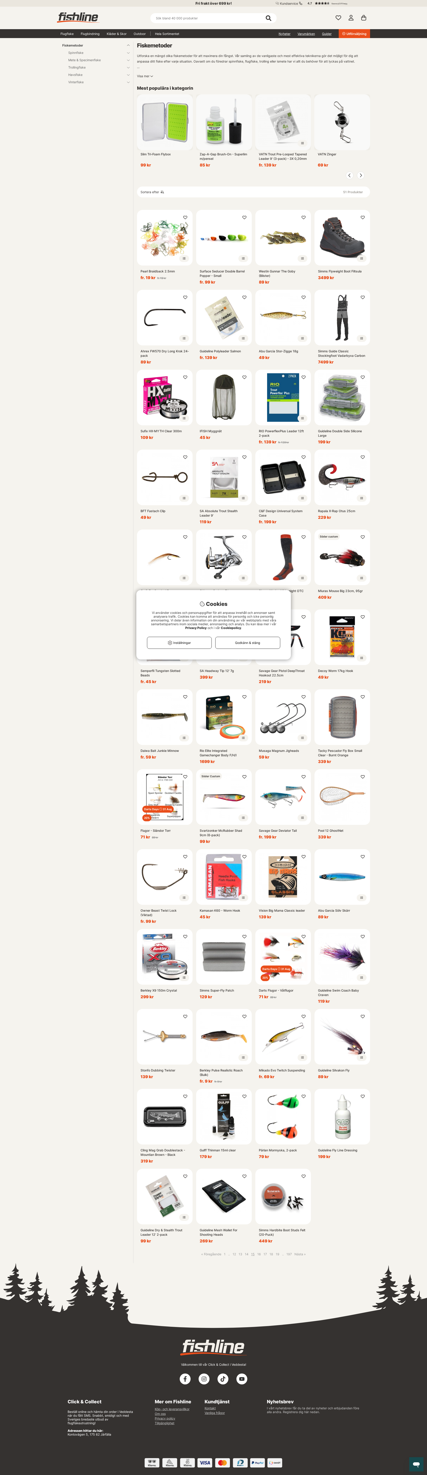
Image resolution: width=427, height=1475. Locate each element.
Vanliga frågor (215, 1413)
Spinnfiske (75, 53)
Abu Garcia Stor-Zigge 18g (278, 351)
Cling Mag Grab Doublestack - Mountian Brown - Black (163, 1152)
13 (240, 1254)
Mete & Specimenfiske (84, 60)
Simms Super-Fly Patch (217, 990)
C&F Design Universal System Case (280, 513)
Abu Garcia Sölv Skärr (334, 910)
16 (259, 1254)
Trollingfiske (77, 67)
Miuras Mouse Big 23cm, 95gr (340, 591)
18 (271, 1254)
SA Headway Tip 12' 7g (217, 671)
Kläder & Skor (117, 34)
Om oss (160, 1414)
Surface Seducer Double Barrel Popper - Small (222, 273)
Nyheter (284, 34)
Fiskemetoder (72, 45)
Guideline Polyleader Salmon (220, 351)
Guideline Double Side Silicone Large (340, 433)
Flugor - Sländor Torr (156, 830)
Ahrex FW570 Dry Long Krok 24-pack (165, 353)
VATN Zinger (327, 154)
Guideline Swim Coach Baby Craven (338, 992)
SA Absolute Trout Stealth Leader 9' (219, 513)
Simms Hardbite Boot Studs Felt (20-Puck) (282, 1232)
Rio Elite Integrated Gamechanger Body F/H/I (218, 753)
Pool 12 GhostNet (330, 830)
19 (277, 1254)
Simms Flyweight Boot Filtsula (340, 271)
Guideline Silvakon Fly (334, 1070)
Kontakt (210, 1408)
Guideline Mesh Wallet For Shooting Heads (218, 1232)
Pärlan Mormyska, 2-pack (278, 1150)
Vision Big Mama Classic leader (282, 910)
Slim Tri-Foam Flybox (156, 154)
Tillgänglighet (164, 1423)
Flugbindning (90, 34)
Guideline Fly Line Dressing (337, 1150)
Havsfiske (75, 75)
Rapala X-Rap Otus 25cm (336, 511)
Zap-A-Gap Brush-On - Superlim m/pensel (223, 156)
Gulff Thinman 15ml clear (218, 1150)
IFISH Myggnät (211, 431)
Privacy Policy (196, 628)
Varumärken (306, 34)
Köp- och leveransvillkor (172, 1409)
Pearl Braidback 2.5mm (158, 271)
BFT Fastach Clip (153, 511)
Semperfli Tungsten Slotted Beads (160, 673)
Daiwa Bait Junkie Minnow (160, 751)
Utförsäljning (356, 34)
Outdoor (140, 34)
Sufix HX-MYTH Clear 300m (161, 431)
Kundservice (289, 3)
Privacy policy (165, 1418)
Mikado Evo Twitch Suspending (282, 1070)
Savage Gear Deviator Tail (278, 830)
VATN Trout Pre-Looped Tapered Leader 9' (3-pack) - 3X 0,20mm (283, 156)
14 (246, 1254)
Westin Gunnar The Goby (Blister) (277, 273)
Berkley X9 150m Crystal (159, 990)
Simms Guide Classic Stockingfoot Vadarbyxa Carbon (341, 353)
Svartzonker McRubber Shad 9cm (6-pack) (221, 833)
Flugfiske (67, 34)
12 (234, 1254)
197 (289, 1254)
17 (265, 1254)
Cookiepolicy (231, 628)
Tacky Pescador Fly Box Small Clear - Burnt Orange (340, 753)
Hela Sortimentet (167, 34)
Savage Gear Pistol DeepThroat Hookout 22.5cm (282, 673)
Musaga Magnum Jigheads (279, 751)
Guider (327, 34)
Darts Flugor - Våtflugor (276, 990)
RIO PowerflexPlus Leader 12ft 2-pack (281, 433)
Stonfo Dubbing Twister (158, 1070)
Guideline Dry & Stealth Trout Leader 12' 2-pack (161, 1232)
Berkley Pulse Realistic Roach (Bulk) (221, 1072)
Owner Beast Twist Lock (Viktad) (159, 913)
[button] (336, 3)
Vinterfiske (76, 82)
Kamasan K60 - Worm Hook (220, 910)
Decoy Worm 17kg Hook (335, 671)
